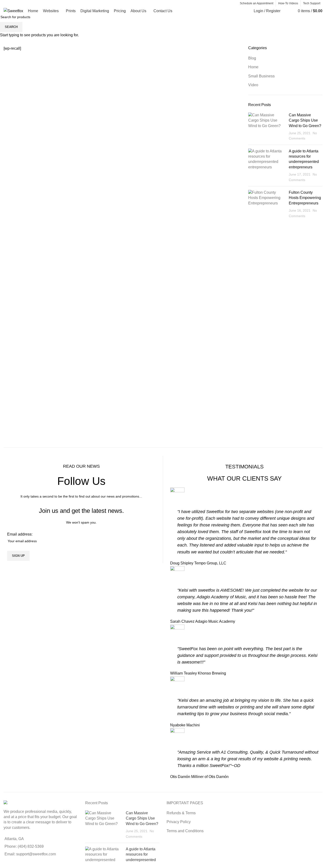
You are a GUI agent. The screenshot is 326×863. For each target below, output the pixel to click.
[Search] (285, 11)
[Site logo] (13, 11)
